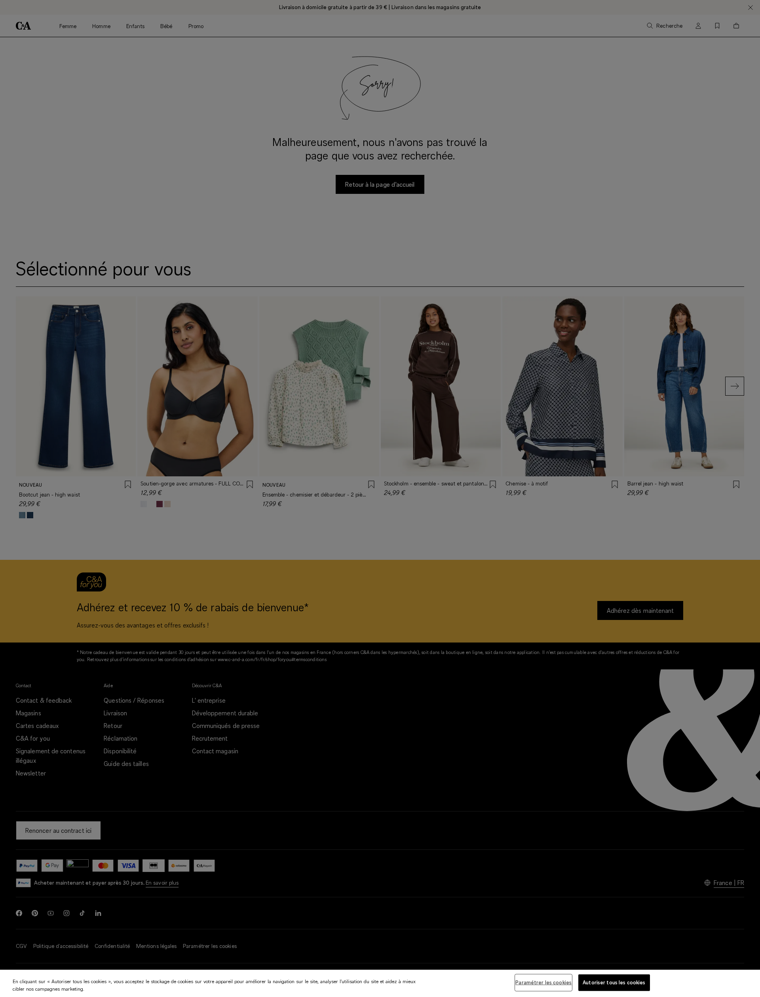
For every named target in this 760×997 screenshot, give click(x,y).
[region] (380, 983)
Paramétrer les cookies (543, 982)
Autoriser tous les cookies (614, 982)
